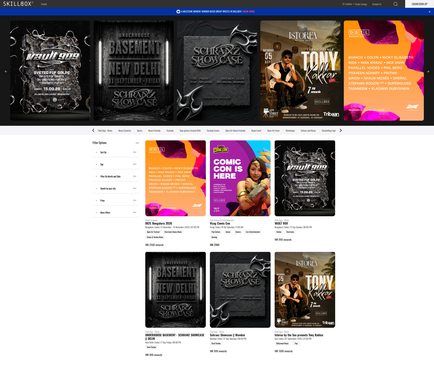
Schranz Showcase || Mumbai (227, 335)
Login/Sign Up (419, 4)
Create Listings (361, 4)
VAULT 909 (281, 223)
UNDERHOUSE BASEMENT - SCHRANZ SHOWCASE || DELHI (174, 337)
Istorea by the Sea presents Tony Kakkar (299, 335)
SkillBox (21, 4)
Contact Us (376, 4)
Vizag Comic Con (220, 223)
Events (44, 4)
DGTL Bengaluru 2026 (158, 223)
